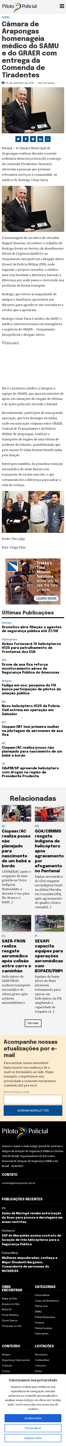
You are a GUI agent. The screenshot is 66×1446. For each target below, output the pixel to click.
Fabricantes (9, 639)
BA (4, 702)
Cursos (6, 1371)
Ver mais (32, 1023)
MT (4, 722)
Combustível (42, 1360)
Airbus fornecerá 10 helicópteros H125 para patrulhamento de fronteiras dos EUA (31, 648)
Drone (38, 1371)
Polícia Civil (41, 1306)
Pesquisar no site (11, 1326)
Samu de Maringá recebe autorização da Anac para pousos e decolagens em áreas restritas (32, 1218)
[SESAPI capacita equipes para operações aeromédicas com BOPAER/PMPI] (49, 923)
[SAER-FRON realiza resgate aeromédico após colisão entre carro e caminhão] (16, 923)
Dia (22, 539)
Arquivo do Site (11, 1304)
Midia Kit (7, 1309)
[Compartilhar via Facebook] (26, 139)
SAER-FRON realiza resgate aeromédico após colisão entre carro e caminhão (16, 956)
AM (4, 660)
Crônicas (7, 1365)
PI (36, 936)
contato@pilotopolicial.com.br (18, 1183)
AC (4, 743)
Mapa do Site (9, 1298)
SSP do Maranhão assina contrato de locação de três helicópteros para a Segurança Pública (31, 1240)
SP (4, 764)
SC (4, 936)
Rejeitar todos (33, 1438)
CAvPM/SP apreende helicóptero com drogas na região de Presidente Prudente (30, 772)
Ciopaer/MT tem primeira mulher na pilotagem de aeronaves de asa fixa (32, 731)
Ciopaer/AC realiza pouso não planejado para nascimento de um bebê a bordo (32, 751)
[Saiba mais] (33, 581)
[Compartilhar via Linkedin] (40, 139)
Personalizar (33, 1428)
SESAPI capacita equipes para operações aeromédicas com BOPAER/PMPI (49, 956)
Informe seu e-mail (16, 1092)
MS (37, 826)
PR (4, 1208)
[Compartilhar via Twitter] (18, 139)
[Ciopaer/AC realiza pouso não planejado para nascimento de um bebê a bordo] (16, 813)
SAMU (6, 17)
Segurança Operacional (16, 1360)
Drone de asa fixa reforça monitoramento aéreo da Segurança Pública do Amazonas (31, 668)
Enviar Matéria (10, 1315)
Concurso (40, 1365)
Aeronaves (41, 1354)
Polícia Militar (10, 1253)
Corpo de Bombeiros (47, 1300)
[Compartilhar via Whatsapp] (33, 139)
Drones (6, 623)
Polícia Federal (43, 1328)
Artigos (7, 681)
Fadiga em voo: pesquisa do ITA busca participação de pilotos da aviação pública (31, 689)
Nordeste (8, 1231)
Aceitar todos (33, 1418)
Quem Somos (9, 1320)
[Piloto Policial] (19, 6)
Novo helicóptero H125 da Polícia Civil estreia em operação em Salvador (31, 710)
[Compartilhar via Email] (48, 139)
